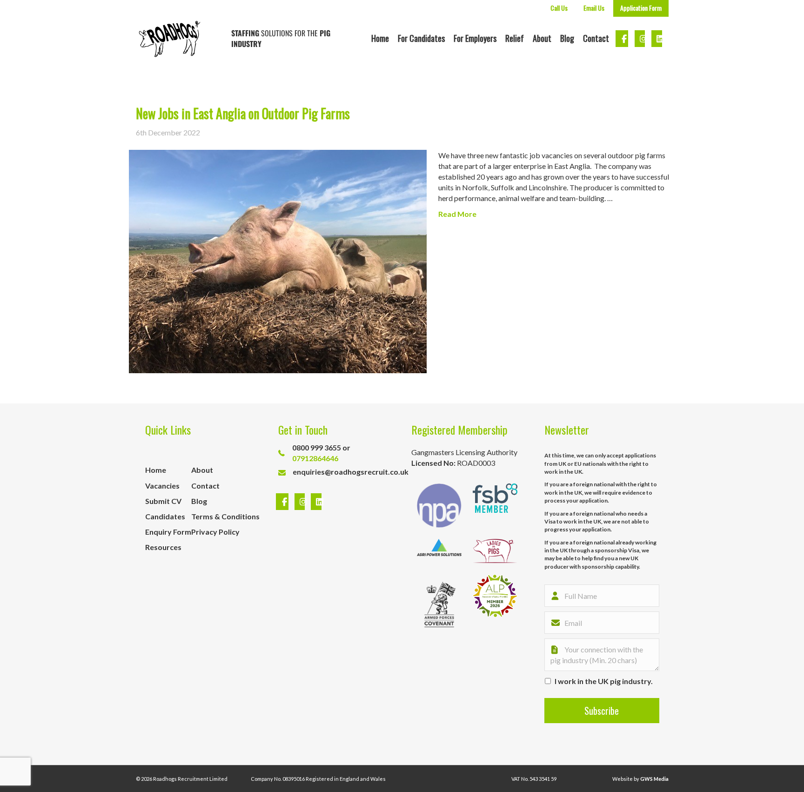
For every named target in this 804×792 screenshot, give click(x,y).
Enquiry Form (168, 531)
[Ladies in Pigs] (495, 551)
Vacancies (162, 485)
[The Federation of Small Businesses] (495, 505)
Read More (457, 213)
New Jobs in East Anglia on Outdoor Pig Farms (243, 113)
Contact (596, 38)
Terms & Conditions (225, 516)
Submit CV (163, 501)
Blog (567, 38)
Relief (514, 38)
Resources (163, 547)
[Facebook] (283, 501)
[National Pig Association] (439, 505)
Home (380, 38)
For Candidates (421, 38)
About (542, 38)
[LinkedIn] (314, 501)
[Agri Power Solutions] (439, 551)
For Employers (475, 38)
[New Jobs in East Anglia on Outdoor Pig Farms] (278, 260)
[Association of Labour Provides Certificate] (495, 604)
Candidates (165, 516)
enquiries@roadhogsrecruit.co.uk (351, 471)
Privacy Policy (215, 531)
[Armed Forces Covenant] (439, 604)
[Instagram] (301, 501)
